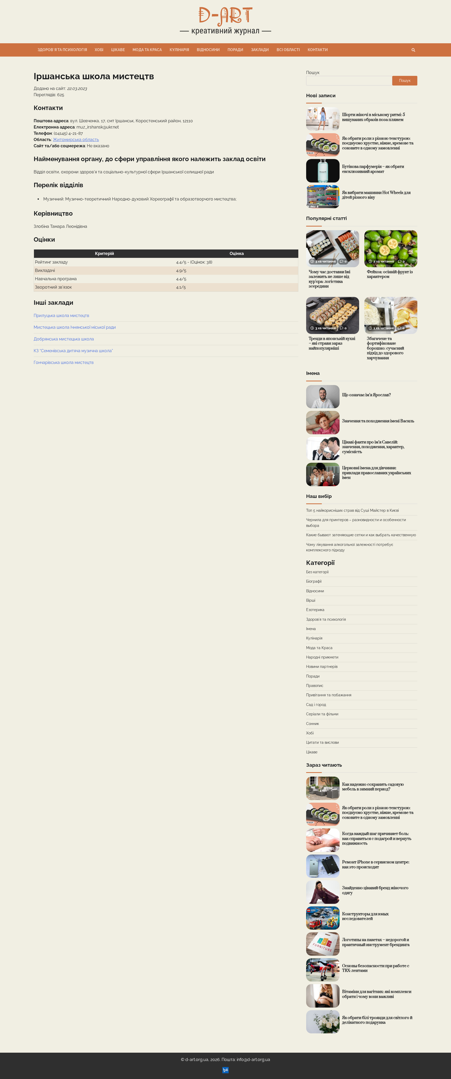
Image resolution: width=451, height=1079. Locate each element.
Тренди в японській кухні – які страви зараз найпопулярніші (332, 343)
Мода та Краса (147, 50)
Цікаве (118, 50)
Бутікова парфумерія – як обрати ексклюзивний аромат (373, 169)
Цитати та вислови (322, 742)
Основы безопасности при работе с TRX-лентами (375, 968)
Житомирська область (76, 139)
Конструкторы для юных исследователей (365, 917)
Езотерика (315, 610)
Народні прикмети (322, 657)
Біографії (314, 581)
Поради (235, 50)
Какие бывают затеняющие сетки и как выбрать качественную (361, 535)
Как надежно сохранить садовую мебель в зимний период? (373, 787)
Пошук (312, 72)
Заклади (260, 50)
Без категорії (317, 572)
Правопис (314, 686)
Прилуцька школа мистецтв (61, 315)
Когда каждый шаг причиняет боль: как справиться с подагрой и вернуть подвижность (376, 838)
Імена (311, 629)
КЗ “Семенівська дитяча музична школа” (73, 350)
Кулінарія (179, 50)
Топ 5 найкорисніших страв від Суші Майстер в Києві (352, 510)
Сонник (312, 724)
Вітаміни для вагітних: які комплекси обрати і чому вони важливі (376, 994)
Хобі (99, 50)
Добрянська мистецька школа (64, 339)
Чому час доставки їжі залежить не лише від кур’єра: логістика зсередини (329, 279)
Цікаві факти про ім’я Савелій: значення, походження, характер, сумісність (373, 447)
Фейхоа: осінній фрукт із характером (390, 274)
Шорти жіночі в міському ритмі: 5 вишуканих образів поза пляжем (373, 117)
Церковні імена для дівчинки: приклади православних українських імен (376, 473)
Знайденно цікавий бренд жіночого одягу (375, 890)
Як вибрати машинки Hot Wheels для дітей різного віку (376, 195)
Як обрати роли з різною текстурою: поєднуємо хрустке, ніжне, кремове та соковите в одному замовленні (377, 143)
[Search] (413, 50)
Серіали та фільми (322, 714)
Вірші (310, 600)
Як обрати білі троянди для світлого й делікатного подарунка (377, 1020)
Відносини (208, 50)
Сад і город (316, 705)
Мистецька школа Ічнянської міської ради (75, 327)
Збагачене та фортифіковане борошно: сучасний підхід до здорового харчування (385, 348)
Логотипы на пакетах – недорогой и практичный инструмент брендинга (376, 942)
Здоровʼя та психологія (62, 50)
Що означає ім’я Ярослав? (366, 395)
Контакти (318, 50)
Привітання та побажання (328, 695)
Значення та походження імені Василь (378, 421)
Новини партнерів (321, 667)
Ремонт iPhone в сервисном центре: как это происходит (376, 865)
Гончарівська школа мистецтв (64, 362)
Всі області (288, 50)
